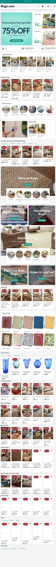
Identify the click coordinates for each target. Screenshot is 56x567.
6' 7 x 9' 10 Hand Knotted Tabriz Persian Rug (26, 464)
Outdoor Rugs (23, 9)
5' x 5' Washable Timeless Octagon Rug (26, 420)
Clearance (53, 9)
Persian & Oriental (7, 9)
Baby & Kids (28, 9)
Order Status (52, 1)
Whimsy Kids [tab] (14, 548)
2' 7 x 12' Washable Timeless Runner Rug (16, 420)
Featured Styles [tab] (5, 143)
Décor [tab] (3, 355)
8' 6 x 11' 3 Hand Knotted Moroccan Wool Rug (37, 490)
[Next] (53, 89)
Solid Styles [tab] (12, 143)
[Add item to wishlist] (9, 80)
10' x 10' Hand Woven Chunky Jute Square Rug (15, 304)
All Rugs (2, 9)
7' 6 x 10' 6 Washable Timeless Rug (5, 420)
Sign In (45, 6)
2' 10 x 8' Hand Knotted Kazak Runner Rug (47, 490)
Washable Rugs (13, 9)
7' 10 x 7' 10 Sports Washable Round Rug (47, 442)
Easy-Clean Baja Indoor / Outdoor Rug (5, 94)
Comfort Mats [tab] (4, 520)
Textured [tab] (19, 143)
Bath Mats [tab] (18, 520)
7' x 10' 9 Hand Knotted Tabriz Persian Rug (5, 464)
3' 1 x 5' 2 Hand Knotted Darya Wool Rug (36, 161)
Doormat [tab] (11, 520)
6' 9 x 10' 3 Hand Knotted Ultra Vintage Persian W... (6, 490)
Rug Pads (32, 9)
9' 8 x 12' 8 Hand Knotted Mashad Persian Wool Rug (37, 464)
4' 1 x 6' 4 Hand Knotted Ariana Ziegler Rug (26, 490)
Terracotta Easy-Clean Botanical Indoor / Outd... (36, 94)
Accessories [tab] (8, 355)
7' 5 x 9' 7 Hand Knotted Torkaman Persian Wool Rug (48, 464)
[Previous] (2, 89)
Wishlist (51, 6)
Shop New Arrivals (28, 1)
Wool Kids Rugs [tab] (22, 548)
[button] (52, 65)
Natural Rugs (18, 9)
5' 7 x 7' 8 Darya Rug (48, 159)
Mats (34, 9)
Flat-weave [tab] (30, 143)
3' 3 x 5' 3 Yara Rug (37, 418)
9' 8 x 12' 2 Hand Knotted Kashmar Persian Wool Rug (15, 464)
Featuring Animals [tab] (5, 548)
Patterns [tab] (24, 143)
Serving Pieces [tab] (16, 355)
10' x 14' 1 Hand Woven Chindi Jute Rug (5, 304)
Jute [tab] (36, 143)
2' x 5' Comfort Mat (48, 540)
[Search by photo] (17, 6)
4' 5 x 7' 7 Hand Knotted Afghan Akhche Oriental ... (16, 490)
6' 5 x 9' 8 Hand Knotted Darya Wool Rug (15, 161)
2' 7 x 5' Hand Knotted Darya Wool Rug (26, 161)
